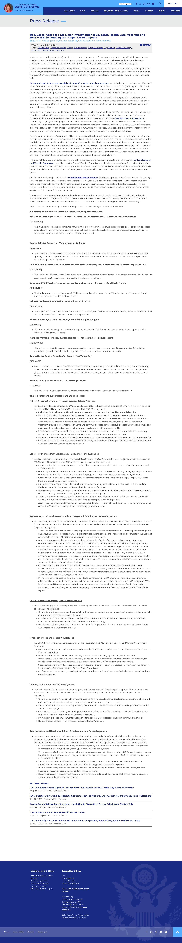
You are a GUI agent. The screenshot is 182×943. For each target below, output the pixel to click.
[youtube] (148, 4)
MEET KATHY (69, 11)
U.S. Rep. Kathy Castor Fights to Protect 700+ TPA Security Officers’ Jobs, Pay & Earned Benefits (82, 788)
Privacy (6, 932)
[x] (140, 4)
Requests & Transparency (116, 11)
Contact (149, 11)
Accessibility (18, 932)
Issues (136, 11)
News (82, 11)
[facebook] (136, 4)
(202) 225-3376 (43, 883)
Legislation (109, 48)
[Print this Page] (146, 45)
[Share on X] (144, 45)
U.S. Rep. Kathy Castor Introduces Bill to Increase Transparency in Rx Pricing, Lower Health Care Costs (85, 820)
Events (162, 11)
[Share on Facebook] (141, 45)
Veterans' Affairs (58, 48)
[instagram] (144, 4)
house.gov (42, 932)
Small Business (95, 48)
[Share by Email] (149, 45)
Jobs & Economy (124, 48)
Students (175, 11)
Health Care (43, 48)
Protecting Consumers (53, 50)
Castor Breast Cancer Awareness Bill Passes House (57, 812)
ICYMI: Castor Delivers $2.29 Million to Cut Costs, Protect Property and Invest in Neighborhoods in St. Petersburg (90, 796)
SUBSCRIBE (172, 4)
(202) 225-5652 (40, 886)
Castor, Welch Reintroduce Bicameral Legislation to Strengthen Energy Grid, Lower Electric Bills (81, 804)
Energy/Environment (77, 48)
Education (36, 50)
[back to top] (177, 932)
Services (94, 11)
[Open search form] (160, 3)
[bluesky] (153, 4)
